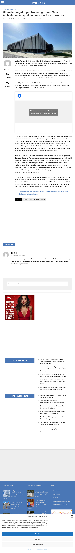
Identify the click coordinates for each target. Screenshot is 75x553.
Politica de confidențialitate (42, 549)
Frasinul (25, 199)
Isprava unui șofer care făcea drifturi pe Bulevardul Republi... (41, 493)
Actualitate (6, 9)
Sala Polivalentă (34, 199)
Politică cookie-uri (29, 549)
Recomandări (13, 9)
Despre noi (56, 491)
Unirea (43, 199)
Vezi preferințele (37, 544)
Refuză (37, 539)
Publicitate (56, 494)
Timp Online (17, 19)
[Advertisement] (43, 222)
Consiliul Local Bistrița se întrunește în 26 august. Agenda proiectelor (52, 361)
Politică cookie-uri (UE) (60, 504)
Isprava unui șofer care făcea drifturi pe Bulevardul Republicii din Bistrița (53, 369)
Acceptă (37, 534)
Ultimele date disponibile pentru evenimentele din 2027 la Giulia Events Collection (52, 430)
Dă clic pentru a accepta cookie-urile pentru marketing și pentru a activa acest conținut (43, 112)
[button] (72, 516)
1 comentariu (7, 77)
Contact (55, 497)
